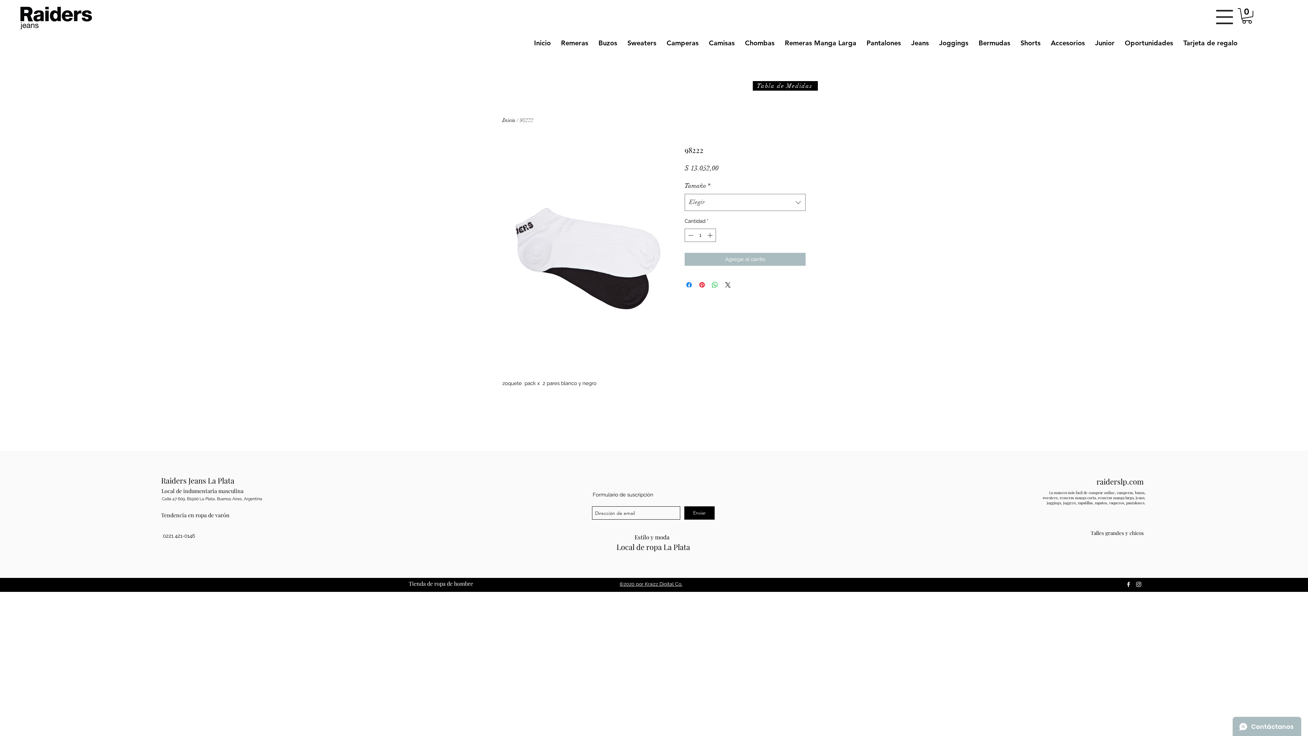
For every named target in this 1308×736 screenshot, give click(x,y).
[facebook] (1128, 584)
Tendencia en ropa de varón (195, 515)
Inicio (508, 120)
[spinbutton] (700, 235)
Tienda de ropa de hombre (441, 583)
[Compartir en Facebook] (689, 285)
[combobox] (745, 202)
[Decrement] (690, 235)
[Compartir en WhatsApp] (715, 285)
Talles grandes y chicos (1117, 533)
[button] (1224, 17)
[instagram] (1138, 584)
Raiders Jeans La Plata (197, 480)
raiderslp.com (1120, 481)
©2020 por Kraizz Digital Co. (651, 584)
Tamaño (697, 185)
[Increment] (710, 235)
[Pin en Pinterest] (702, 285)
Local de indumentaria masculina (202, 490)
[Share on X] (728, 285)
